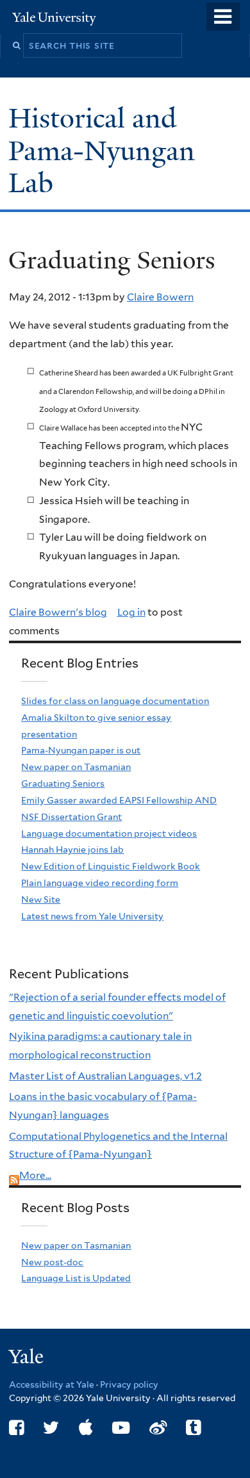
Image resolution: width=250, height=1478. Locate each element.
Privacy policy (129, 1384)
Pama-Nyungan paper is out (80, 750)
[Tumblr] (193, 1427)
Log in (131, 612)
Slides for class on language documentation (115, 701)
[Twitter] (51, 1427)
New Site (40, 899)
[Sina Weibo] (158, 1427)
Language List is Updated (76, 1278)
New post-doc (52, 1262)
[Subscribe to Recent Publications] (14, 1175)
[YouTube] (120, 1427)
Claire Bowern (160, 297)
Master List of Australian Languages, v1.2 (105, 1076)
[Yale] (27, 1358)
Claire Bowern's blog (58, 612)
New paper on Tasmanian (76, 767)
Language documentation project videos (109, 833)
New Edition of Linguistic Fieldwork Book (110, 866)
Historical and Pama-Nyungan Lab (101, 150)
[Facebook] (16, 1427)
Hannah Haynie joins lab (72, 849)
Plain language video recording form (99, 883)
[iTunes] (86, 1427)
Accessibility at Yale (51, 1384)
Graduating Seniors (62, 783)
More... (35, 1175)
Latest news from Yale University (92, 916)
